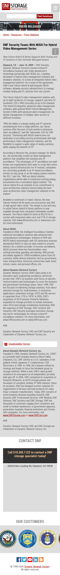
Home (6, 34)
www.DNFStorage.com (14, 415)
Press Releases (31, 34)
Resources (16, 34)
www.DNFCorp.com (38, 415)
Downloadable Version (19, 344)
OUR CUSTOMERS (30, 521)
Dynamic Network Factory (37, 566)
